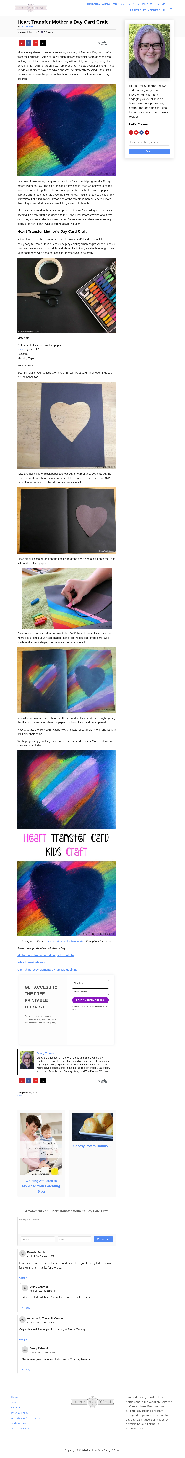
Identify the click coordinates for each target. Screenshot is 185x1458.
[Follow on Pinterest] (131, 132)
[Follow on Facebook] (141, 132)
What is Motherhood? (31, 962)
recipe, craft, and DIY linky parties (65, 941)
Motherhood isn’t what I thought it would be (45, 955)
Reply (24, 1278)
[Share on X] (43, 43)
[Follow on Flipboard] (136, 132)
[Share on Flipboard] (35, 43)
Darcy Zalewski (27, 26)
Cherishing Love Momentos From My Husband (47, 969)
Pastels (21, 349)
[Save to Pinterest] (22, 43)
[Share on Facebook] (28, 43)
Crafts (19, 1095)
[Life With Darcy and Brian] (31, 8)
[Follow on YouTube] (147, 132)
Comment (103, 1239)
